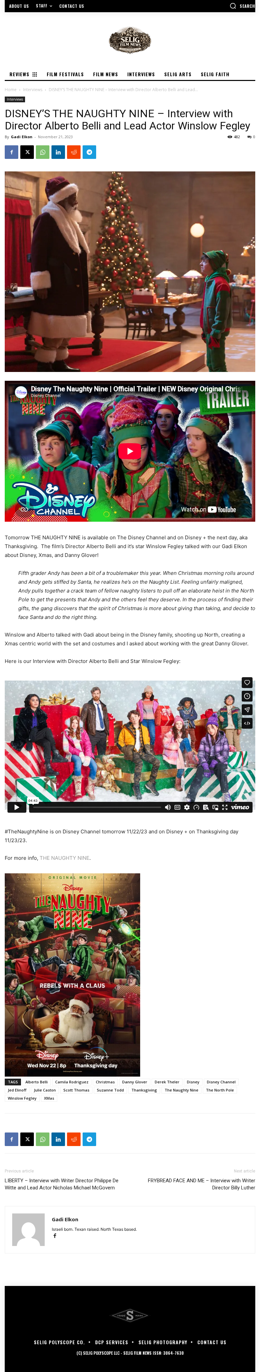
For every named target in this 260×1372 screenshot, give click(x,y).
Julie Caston (45, 1090)
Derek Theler (167, 1081)
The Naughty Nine (181, 1090)
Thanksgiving (144, 1090)
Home (11, 89)
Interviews (32, 89)
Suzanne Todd (110, 1090)
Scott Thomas (76, 1090)
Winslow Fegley (22, 1098)
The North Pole (220, 1090)
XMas (49, 1098)
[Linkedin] (58, 152)
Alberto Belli (36, 1081)
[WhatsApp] (42, 152)
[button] (242, 5)
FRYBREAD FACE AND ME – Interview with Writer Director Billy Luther (201, 1184)
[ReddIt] (74, 152)
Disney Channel (221, 1081)
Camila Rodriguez (71, 1081)
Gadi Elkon (21, 136)
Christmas (105, 1081)
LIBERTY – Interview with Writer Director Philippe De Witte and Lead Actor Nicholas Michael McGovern (61, 1184)
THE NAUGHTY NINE (64, 858)
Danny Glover (134, 1081)
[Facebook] (11, 152)
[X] (27, 152)
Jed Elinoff (17, 1090)
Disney (193, 1081)
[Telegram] (89, 152)
